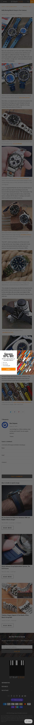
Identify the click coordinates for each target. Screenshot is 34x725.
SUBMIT (8, 369)
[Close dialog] (33, 351)
